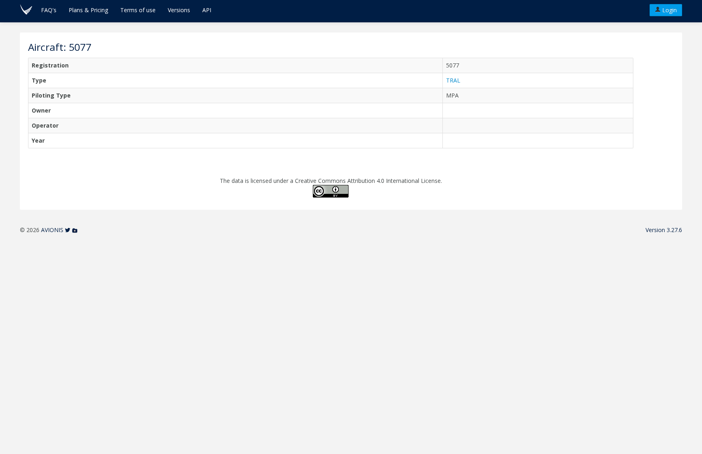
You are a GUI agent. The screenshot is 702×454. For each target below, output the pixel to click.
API (206, 10)
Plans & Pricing (88, 10)
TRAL (453, 80)
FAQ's (48, 10)
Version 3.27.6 (664, 230)
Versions (179, 10)
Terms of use (138, 10)
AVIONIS (52, 230)
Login (669, 10)
